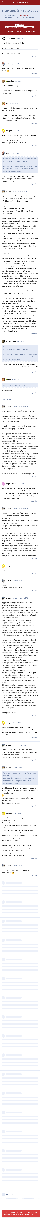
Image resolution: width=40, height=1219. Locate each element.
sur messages (19, 2)
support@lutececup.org (27, 15)
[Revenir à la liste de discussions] (2, 2)
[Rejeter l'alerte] (32, 1215)
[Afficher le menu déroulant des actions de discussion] (38, 2)
